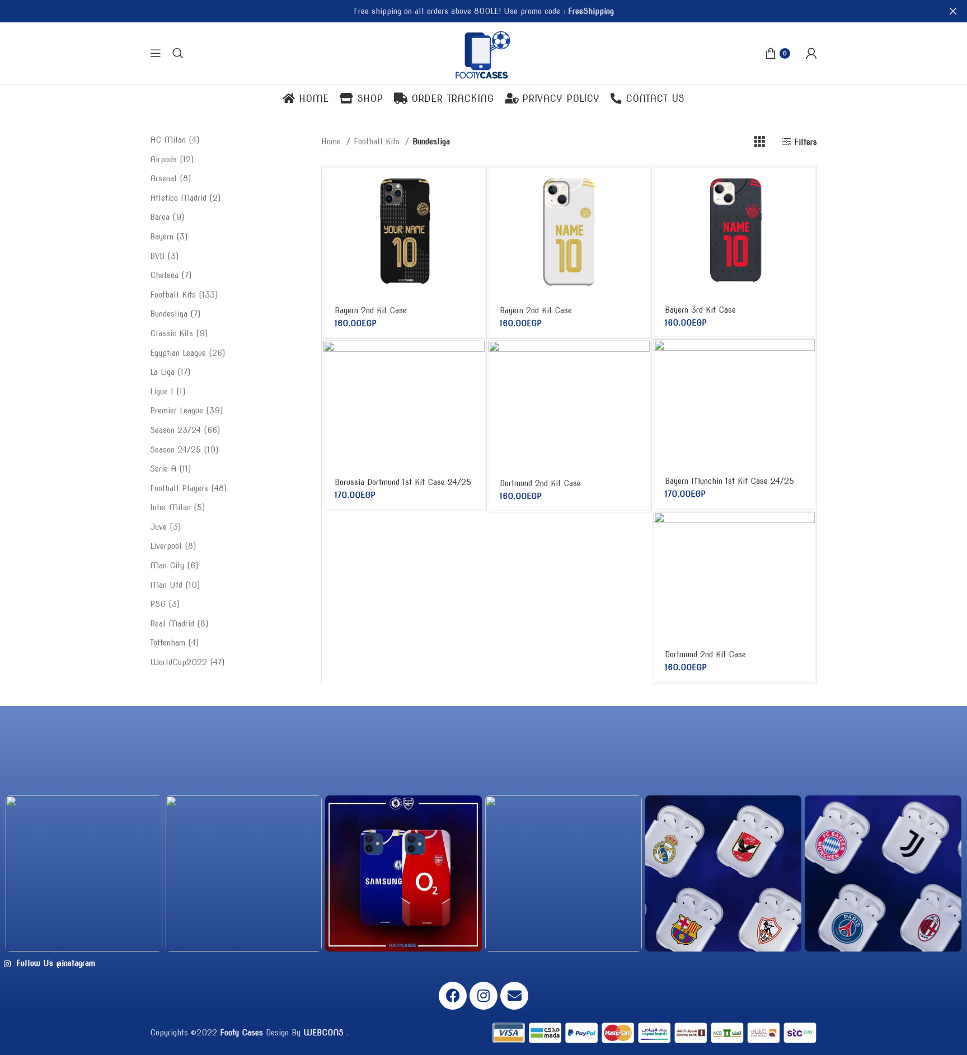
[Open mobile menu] (155, 53)
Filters (805, 142)
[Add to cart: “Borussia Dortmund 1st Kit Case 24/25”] (476, 358)
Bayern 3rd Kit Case (700, 309)
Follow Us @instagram (54, 963)
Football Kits (378, 141)
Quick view (476, 211)
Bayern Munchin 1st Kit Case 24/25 (729, 481)
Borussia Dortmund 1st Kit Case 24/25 (403, 482)
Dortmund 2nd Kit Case (540, 483)
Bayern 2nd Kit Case (371, 310)
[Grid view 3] (759, 142)
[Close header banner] (953, 11)
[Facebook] (453, 996)
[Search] (178, 53)
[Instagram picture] (84, 873)
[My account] (811, 53)
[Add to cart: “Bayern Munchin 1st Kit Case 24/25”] (806, 357)
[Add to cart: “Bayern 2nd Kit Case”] (476, 186)
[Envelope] (514, 996)
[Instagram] (483, 996)
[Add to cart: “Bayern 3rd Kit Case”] (806, 186)
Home (332, 141)
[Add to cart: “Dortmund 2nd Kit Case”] (641, 358)
